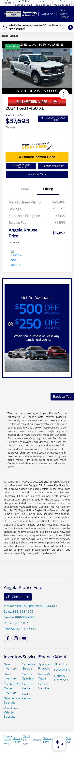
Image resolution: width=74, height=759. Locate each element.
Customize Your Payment (21, 166)
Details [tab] (26, 189)
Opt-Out (68, 740)
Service (29, 656)
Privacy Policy (17, 740)
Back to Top (62, 396)
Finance (46, 656)
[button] (64, 94)
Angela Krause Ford (8, 740)
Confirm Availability (53, 166)
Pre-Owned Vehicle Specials (11, 712)
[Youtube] (24, 638)
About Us (60, 664)
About (60, 656)
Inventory (13, 656)
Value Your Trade (37, 174)
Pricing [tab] (48, 189)
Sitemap (37, 740)
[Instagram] (16, 638)
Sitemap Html (48, 740)
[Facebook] (8, 638)
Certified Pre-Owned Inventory (13, 688)
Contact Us (20, 597)
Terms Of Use (26, 740)
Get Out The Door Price (55, 118)
